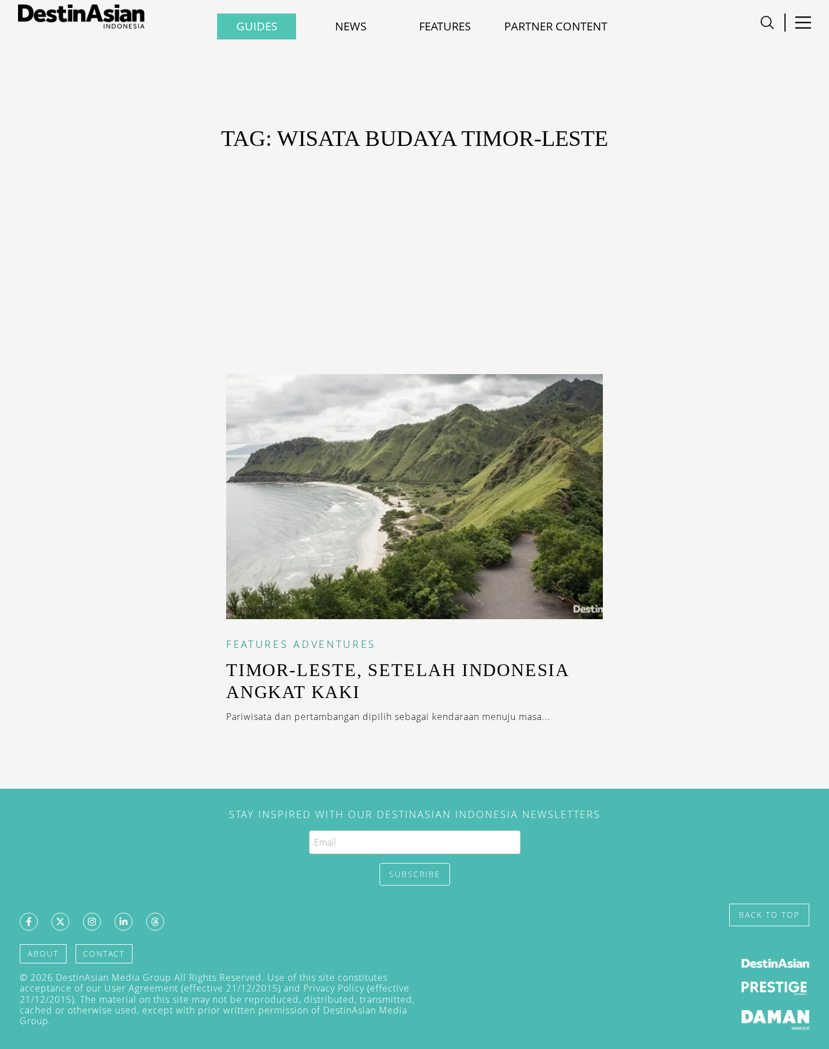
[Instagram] (92, 922)
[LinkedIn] (123, 922)
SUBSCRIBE (414, 874)
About (43, 953)
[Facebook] (29, 922)
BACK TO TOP (769, 914)
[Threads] (155, 922)
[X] (60, 922)
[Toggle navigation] (767, 23)
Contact (104, 953)
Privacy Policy (333, 988)
